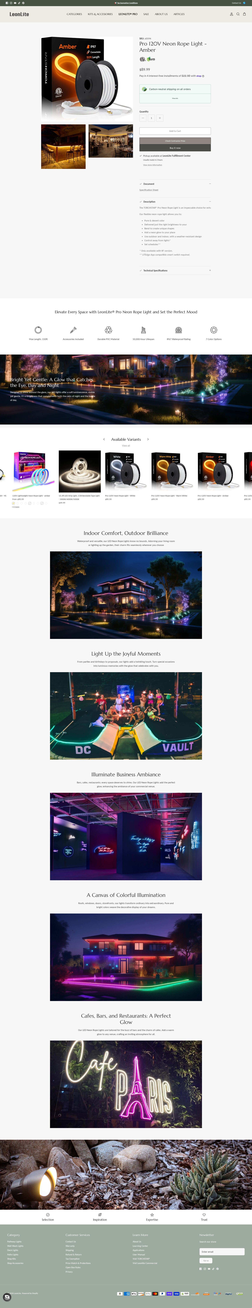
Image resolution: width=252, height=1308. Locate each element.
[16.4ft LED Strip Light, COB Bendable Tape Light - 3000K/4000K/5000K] (80, 471)
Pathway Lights (14, 1241)
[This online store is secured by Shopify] (185, 1294)
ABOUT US (161, 14)
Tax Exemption (72, 1258)
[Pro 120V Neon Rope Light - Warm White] (172, 471)
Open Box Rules (73, 1267)
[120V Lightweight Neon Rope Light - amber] (33, 471)
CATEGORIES (74, 14)
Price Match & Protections (78, 1263)
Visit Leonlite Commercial (145, 1263)
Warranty (70, 1246)
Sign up (206, 1261)
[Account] (231, 14)
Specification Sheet (148, 189)
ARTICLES (179, 14)
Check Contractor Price (175, 141)
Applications (138, 1250)
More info (175, 98)
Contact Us (236, 3)
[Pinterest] (23, 3)
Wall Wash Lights (15, 1246)
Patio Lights (12, 1254)
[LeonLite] (19, 14)
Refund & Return (74, 1254)
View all (126, 445)
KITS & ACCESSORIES (100, 14)
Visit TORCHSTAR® (141, 1258)
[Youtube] (15, 3)
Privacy (69, 1271)
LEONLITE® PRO (128, 14)
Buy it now (175, 147)
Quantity (143, 111)
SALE (146, 14)
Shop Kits (11, 1258)
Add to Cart (175, 131)
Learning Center (140, 1246)
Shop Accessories (15, 1263)
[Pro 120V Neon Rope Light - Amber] (219, 471)
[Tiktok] (19, 3)
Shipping (70, 1250)
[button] (7, 1297)
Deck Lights (12, 1250)
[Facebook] (7, 3)
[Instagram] (11, 3)
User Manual (139, 1254)
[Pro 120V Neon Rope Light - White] (126, 471)
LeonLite (17, 1293)
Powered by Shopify (30, 1293)
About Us (137, 1241)
